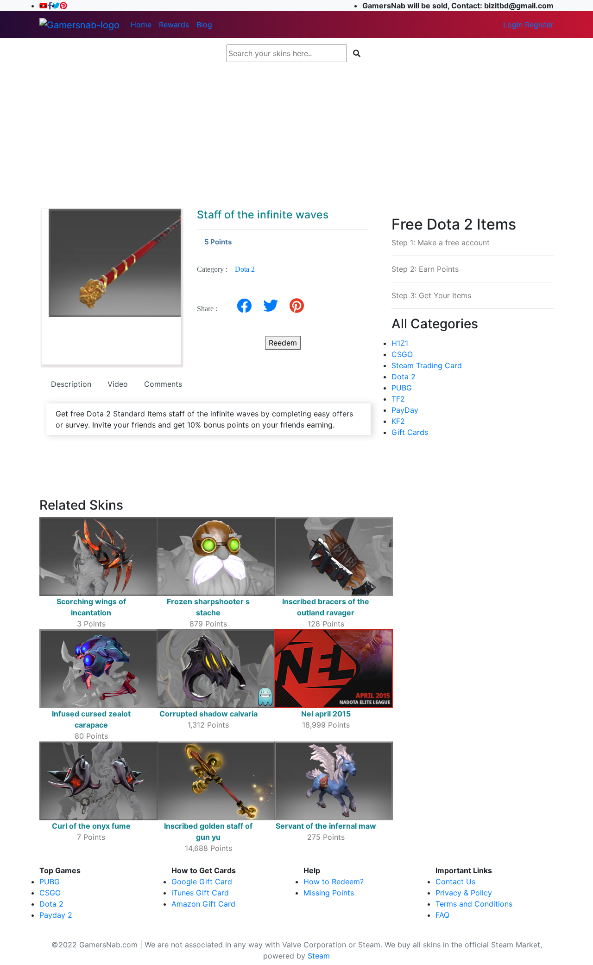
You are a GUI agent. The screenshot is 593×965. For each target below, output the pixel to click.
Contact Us (455, 881)
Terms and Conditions (473, 903)
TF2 (398, 398)
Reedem (283, 342)
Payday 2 (55, 915)
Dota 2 (245, 269)
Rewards (174, 24)
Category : (226, 269)
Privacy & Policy (463, 892)
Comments (163, 384)
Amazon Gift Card (203, 903)
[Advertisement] (296, 131)
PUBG (401, 387)
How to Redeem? (333, 881)
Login (513, 24)
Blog (204, 24)
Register (539, 24)
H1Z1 (399, 343)
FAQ (442, 915)
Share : (210, 309)
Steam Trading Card (426, 365)
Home (141, 24)
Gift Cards (409, 432)
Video (117, 384)
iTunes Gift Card (200, 892)
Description (71, 384)
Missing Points (328, 892)
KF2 (398, 421)
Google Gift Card (201, 881)
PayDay (404, 410)
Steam (319, 955)
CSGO (402, 354)
